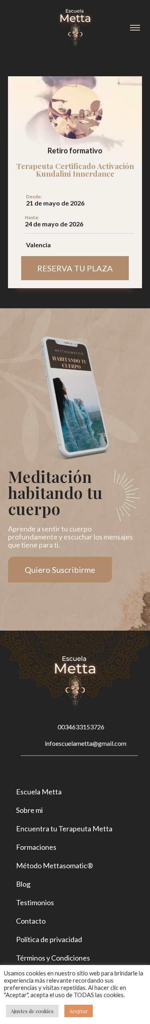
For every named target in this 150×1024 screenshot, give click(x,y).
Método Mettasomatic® (54, 865)
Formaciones (36, 847)
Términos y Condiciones (53, 957)
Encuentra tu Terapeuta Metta (64, 828)
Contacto (31, 920)
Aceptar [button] (78, 1011)
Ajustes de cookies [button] (32, 1011)
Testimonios (35, 902)
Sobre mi (29, 810)
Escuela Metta (39, 791)
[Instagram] (66, 771)
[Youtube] (84, 771)
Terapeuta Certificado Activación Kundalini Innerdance (75, 170)
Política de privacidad (49, 939)
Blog (23, 883)
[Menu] (135, 28)
